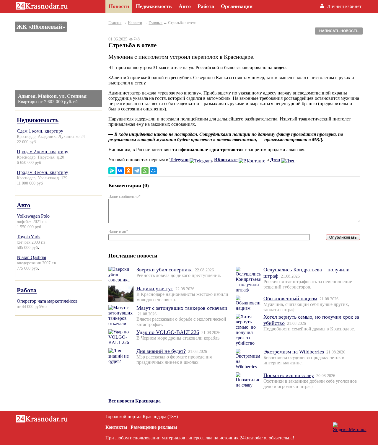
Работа (27, 290)
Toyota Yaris (28, 236)
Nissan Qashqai (31, 257)
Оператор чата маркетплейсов (47, 301)
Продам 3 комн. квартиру (42, 172)
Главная (114, 22)
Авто (23, 205)
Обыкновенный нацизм (290, 298)
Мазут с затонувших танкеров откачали (181, 308)
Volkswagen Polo (33, 216)
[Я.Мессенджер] (111, 170)
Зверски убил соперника (164, 270)
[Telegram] (136, 170)
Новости (135, 22)
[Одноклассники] (128, 170)
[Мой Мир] (153, 170)
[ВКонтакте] (120, 170)
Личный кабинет (344, 6)
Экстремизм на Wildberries (293, 352)
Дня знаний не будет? (161, 351)
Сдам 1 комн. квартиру (40, 130)
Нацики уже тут (154, 288)
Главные (155, 22)
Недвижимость (37, 120)
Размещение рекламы (154, 427)
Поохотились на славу (288, 375)
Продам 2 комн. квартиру (42, 151)
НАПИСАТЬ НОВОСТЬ (339, 31)
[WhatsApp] (145, 170)
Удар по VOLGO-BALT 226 (167, 332)
